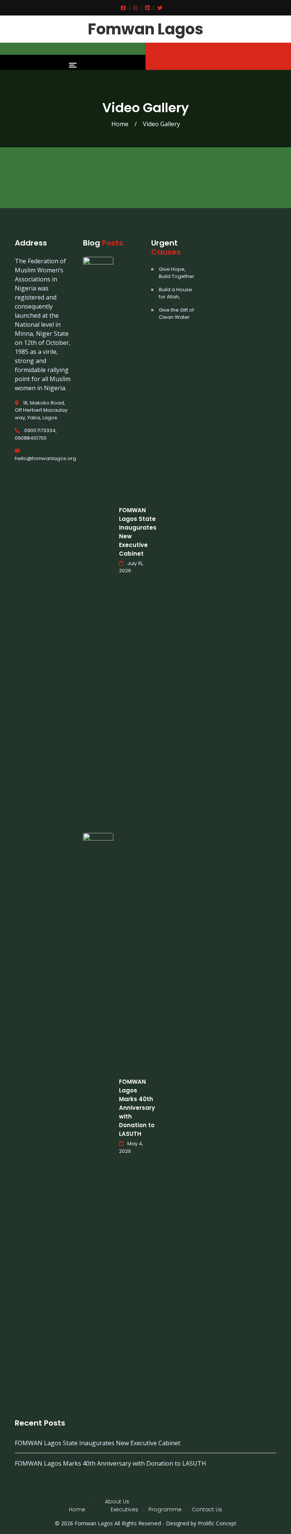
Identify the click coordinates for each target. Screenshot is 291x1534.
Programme (165, 1509)
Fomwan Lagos (145, 29)
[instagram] (133, 8)
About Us (117, 1501)
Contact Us (207, 1509)
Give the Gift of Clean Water (176, 313)
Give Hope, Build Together (176, 273)
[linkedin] (145, 8)
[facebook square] (123, 8)
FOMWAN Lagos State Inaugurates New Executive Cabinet (97, 1443)
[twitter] (158, 8)
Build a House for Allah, (175, 293)
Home (119, 124)
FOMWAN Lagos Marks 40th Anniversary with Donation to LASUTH (137, 1108)
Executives (124, 1509)
